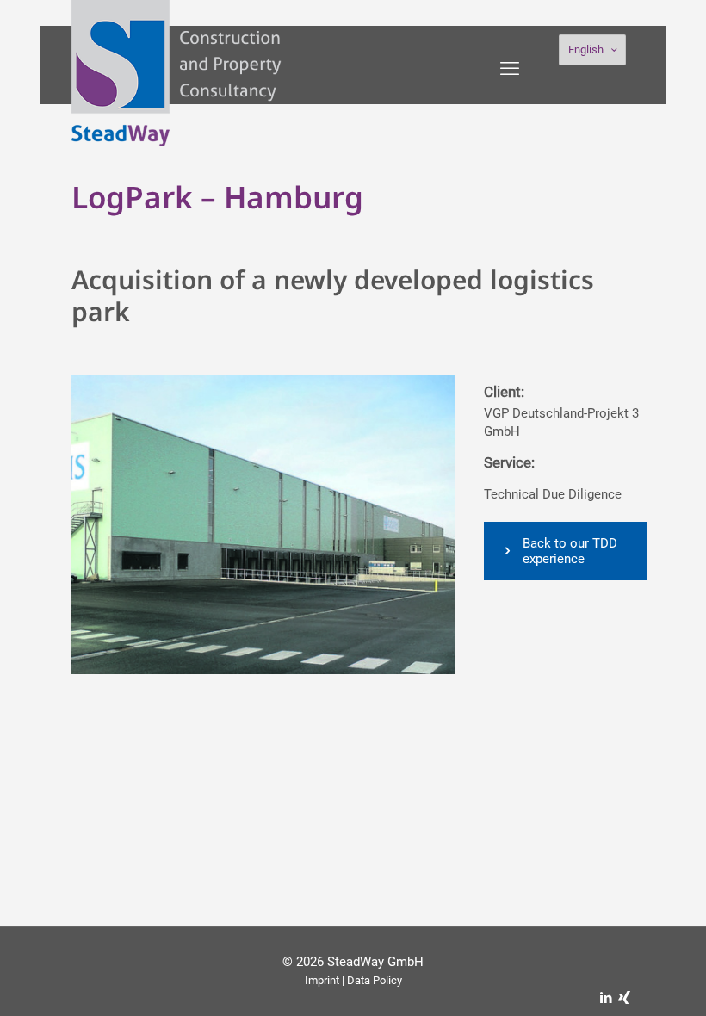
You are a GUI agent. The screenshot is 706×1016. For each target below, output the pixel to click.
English (586, 49)
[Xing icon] (623, 998)
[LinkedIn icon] (605, 998)
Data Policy (374, 980)
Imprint (322, 980)
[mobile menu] (509, 69)
